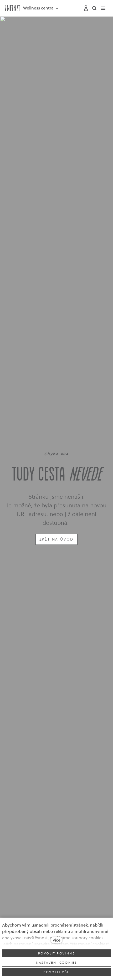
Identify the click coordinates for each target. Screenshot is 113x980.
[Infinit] (12, 8)
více (56, 940)
